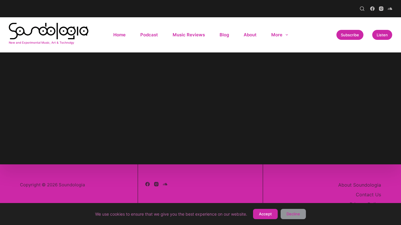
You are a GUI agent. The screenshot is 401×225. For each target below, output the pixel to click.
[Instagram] (381, 8)
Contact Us (368, 194)
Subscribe (350, 35)
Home (119, 35)
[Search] (362, 8)
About (250, 35)
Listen (382, 35)
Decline (293, 214)
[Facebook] (372, 8)
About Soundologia (359, 185)
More (276, 35)
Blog (224, 35)
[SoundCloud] (390, 8)
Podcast (149, 35)
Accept (265, 214)
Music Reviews (189, 35)
